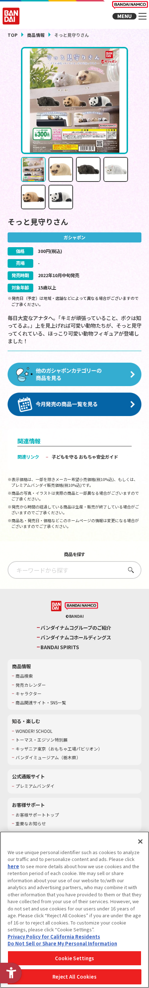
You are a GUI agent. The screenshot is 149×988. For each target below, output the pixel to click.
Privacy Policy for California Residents (54, 936)
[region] (74, 909)
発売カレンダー (31, 685)
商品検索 (24, 676)
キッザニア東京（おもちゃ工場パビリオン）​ (59, 749)
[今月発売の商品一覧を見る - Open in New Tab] (75, 404)
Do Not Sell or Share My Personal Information (62, 943)
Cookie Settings (74, 958)
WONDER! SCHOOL (34, 731)
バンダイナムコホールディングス (76, 637)
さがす (129, 570)
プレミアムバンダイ (35, 786)
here (13, 866)
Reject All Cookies (74, 976)
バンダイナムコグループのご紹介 (76, 627)
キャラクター (29, 693)
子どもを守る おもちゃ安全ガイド (85, 457)
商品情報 (35, 35)
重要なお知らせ (31, 823)
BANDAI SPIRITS (60, 647)
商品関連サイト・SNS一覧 (41, 702)
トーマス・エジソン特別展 (42, 740)
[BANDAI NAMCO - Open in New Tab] (81, 606)
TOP (12, 35)
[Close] (140, 841)
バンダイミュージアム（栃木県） (48, 757)
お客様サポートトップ (37, 815)
